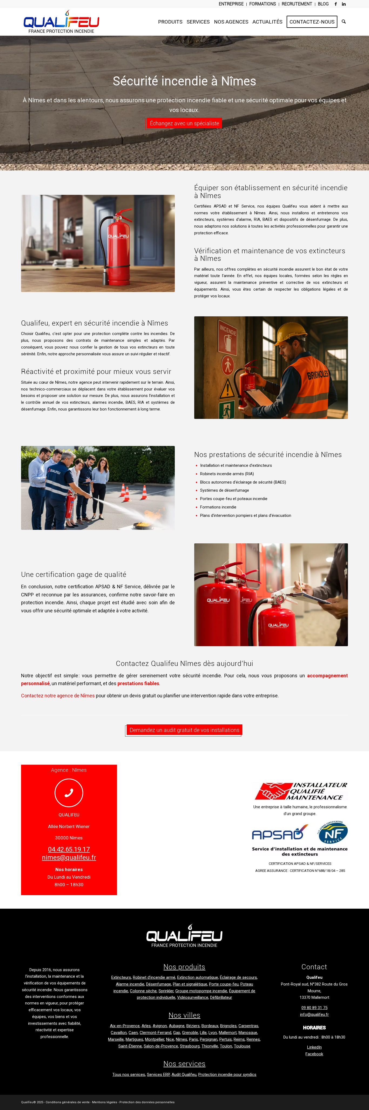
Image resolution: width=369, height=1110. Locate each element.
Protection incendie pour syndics (227, 1074)
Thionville (210, 1046)
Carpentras (248, 1025)
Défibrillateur (221, 997)
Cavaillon (119, 1032)
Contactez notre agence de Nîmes (58, 695)
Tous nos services (128, 1074)
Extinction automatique (197, 977)
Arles (146, 1025)
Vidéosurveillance (192, 997)
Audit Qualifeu (184, 1074)
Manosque (248, 1032)
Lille (203, 1032)
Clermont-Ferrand (155, 1032)
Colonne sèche (143, 991)
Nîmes (181, 1039)
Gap (176, 1032)
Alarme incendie (130, 984)
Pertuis (225, 1039)
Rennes (253, 1039)
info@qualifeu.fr (314, 1014)
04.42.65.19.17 (69, 849)
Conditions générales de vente (68, 1102)
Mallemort (228, 1032)
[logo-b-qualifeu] (184, 936)
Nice (170, 1039)
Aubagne (177, 1025)
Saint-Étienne (130, 1046)
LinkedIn (314, 1047)
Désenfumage (158, 984)
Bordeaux (210, 1025)
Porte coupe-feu (224, 984)
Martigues (134, 1039)
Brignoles (228, 1025)
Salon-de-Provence (161, 1046)
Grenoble (190, 1032)
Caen (133, 1032)
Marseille (116, 1039)
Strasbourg (190, 1046)
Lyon (213, 1032)
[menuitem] (231, 4)
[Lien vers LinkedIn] (344, 4)
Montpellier (154, 1039)
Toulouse (242, 1046)
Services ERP (158, 1074)
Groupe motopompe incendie (201, 991)
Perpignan (208, 1039)
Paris (193, 1039)
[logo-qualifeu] (61, 21)
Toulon (226, 1046)
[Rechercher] (344, 21)
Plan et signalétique (190, 984)
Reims (239, 1039)
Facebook (314, 1054)
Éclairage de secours (238, 977)
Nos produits (184, 967)
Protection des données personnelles (147, 1102)
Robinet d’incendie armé (154, 977)
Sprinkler (166, 991)
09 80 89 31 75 (314, 1007)
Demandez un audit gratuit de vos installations (184, 730)
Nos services (184, 1064)
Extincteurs (121, 977)
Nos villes (184, 1015)
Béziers (193, 1025)
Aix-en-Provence (125, 1025)
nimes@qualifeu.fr (69, 857)
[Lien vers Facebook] (336, 4)
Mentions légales (104, 1102)
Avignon (160, 1025)
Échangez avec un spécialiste (184, 123)
